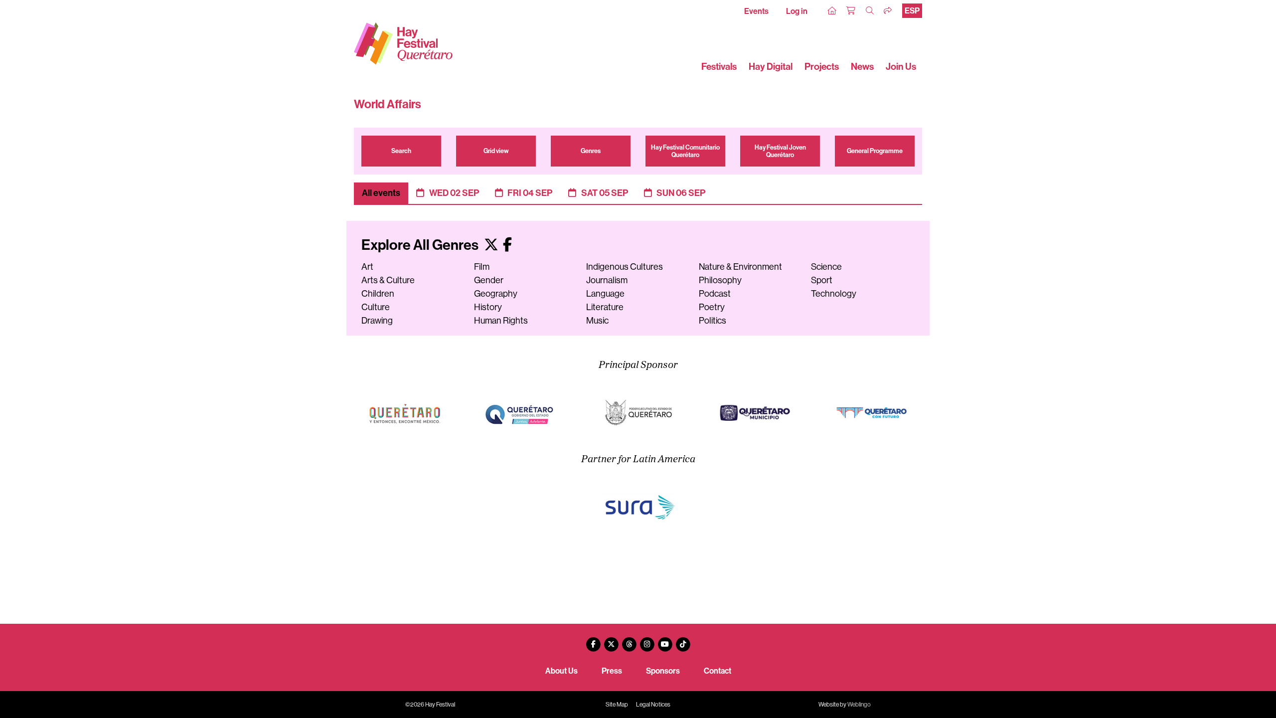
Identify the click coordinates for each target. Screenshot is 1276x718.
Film (481, 267)
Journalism (607, 280)
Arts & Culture (388, 280)
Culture (375, 307)
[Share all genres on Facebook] (507, 245)
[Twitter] (611, 640)
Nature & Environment (740, 267)
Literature (605, 307)
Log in (796, 11)
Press (612, 671)
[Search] (870, 11)
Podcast (715, 294)
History (488, 307)
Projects (821, 66)
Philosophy (720, 280)
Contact (717, 671)
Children (377, 294)
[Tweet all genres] (491, 245)
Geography (495, 294)
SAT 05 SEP (604, 192)
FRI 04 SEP (529, 192)
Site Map (617, 704)
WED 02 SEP (454, 192)
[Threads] (629, 640)
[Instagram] (647, 640)
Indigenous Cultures (624, 267)
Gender (488, 280)
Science (826, 267)
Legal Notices (653, 704)
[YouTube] (665, 640)
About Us (561, 671)
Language (605, 294)
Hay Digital (771, 66)
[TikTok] (683, 640)
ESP (912, 10)
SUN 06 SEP (680, 192)
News (862, 66)
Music (597, 321)
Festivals (719, 66)
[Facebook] (593, 640)
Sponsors (663, 671)
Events (756, 11)
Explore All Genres (421, 245)
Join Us (901, 66)
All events (381, 192)
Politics (712, 321)
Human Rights (501, 321)
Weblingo (859, 704)
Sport (821, 280)
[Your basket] (851, 11)
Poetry (712, 307)
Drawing (377, 321)
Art (367, 267)
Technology (833, 294)
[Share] (888, 11)
